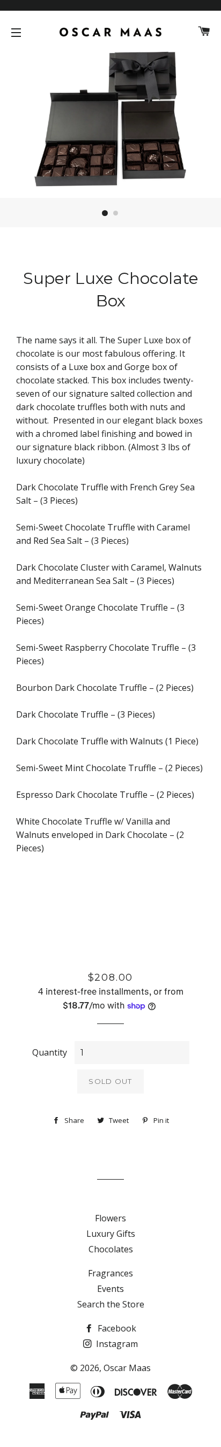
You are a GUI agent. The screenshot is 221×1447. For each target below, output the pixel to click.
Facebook (115, 1328)
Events (110, 1289)
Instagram (116, 1344)
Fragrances (110, 1273)
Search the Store (110, 1304)
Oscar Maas (127, 1368)
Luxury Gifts (110, 1234)
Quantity (49, 1052)
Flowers (110, 1218)
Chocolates (111, 1249)
